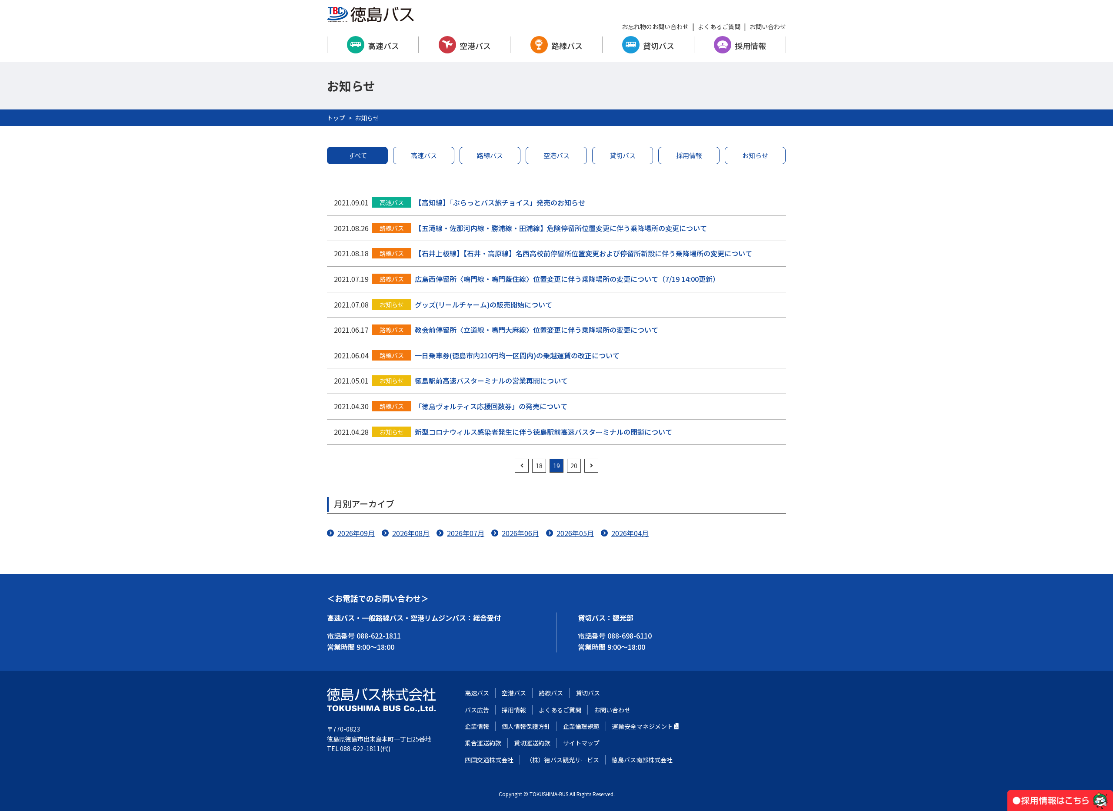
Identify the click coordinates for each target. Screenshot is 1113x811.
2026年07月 (465, 533)
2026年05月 (575, 533)
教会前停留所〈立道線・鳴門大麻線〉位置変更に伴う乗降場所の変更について (536, 329)
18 (539, 465)
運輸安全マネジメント (642, 726)
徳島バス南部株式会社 (642, 759)
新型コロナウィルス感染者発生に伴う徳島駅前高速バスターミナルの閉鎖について (543, 432)
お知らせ (755, 155)
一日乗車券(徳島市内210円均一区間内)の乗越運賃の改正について (517, 355)
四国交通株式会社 (489, 759)
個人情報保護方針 (526, 726)
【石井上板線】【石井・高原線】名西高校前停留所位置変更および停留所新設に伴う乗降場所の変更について (583, 253)
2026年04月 (630, 533)
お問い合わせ (768, 26)
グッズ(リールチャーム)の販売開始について (483, 304)
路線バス (567, 45)
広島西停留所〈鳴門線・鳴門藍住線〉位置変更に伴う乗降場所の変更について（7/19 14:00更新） (567, 279)
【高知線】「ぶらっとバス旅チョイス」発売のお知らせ (500, 202)
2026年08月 (411, 533)
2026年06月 (520, 533)
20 (573, 465)
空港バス (475, 45)
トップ (336, 117)
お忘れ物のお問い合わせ (655, 26)
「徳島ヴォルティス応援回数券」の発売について (491, 406)
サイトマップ (581, 742)
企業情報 (477, 726)
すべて (357, 155)
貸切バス (658, 45)
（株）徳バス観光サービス (562, 759)
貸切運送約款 (532, 742)
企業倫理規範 (581, 726)
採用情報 (750, 45)
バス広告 (477, 709)
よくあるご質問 (719, 26)
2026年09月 (356, 533)
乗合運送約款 (483, 742)
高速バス (383, 45)
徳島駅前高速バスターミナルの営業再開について (491, 380)
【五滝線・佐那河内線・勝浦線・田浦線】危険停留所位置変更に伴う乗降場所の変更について (561, 228)
